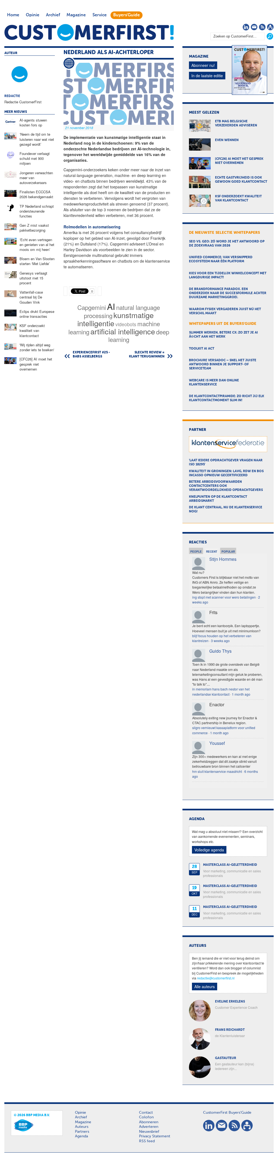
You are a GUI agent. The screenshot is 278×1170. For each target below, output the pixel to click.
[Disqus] (119, 432)
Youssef (217, 743)
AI (111, 306)
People (196, 551)
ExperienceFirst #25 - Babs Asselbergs (91, 354)
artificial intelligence (122, 331)
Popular (228, 551)
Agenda (81, 1136)
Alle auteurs (204, 986)
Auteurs (81, 1127)
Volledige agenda (209, 849)
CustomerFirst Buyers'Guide (227, 1113)
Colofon (146, 1117)
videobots (125, 324)
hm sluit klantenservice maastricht (217, 771)
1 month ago (241, 694)
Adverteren (148, 1127)
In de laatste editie (207, 75)
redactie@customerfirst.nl (216, 978)
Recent (211, 551)
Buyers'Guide (126, 15)
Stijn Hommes (222, 559)
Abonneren (148, 1122)
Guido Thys (220, 651)
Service (99, 15)
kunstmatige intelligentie (115, 319)
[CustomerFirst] (89, 32)
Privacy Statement (154, 1136)
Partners (82, 1132)
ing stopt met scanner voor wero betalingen (224, 597)
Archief (53, 15)
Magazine (76, 15)
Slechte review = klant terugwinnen (147, 354)
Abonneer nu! (203, 65)
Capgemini (91, 307)
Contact (146, 1113)
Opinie (32, 15)
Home (13, 15)
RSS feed (147, 1141)
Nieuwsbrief (149, 1132)
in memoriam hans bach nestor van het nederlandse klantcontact (220, 691)
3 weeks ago (220, 640)
